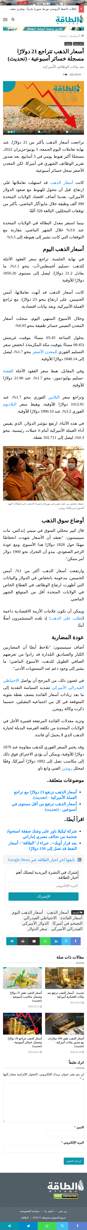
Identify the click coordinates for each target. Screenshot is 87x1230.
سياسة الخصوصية (29, 1211)
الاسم (79, 1127)
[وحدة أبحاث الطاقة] (43, 28)
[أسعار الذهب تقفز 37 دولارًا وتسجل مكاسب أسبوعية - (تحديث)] (22, 978)
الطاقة (25, 1217)
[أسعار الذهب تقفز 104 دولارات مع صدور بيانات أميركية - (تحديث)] (64, 1024)
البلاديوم (10, 404)
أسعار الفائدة (71, 918)
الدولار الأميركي (35, 923)
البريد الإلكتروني (72, 1142)
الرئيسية (75, 35)
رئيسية (63, 35)
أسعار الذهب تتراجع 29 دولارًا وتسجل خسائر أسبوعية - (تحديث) (25, 1042)
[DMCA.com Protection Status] (66, 1197)
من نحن (62, 1211)
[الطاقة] (70, 19)
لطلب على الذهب (66, 618)
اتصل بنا (49, 1211)
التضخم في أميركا (68, 923)
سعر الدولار (37, 928)
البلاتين (54, 397)
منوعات (68, 44)
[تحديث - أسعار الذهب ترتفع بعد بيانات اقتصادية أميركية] (64, 978)
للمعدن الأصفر (45, 351)
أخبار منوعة (78, 44)
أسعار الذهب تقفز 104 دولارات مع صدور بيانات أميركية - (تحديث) (66, 1042)
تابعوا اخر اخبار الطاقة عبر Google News (41, 860)
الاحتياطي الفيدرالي (40, 918)
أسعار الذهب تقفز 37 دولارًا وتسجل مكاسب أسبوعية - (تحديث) (26, 996)
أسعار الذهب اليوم (27, 912)
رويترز (67, 768)
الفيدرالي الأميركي (67, 928)
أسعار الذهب (61, 182)
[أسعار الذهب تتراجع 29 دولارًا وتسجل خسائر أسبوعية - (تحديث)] (22, 1024)
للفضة (8, 371)
